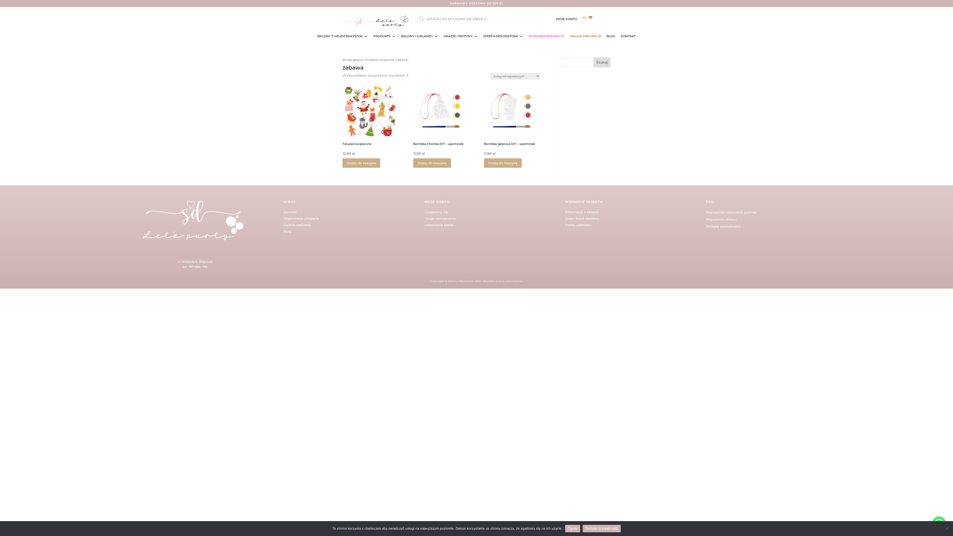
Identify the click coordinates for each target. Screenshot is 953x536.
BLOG (611, 36)
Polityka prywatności (723, 226)
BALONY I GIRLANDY (417, 36)
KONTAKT (628, 36)
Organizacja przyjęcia (301, 218)
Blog (287, 231)
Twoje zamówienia (440, 218)
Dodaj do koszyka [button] (361, 163)
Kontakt (290, 212)
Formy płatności (578, 225)
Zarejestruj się (436, 212)
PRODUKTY (382, 36)
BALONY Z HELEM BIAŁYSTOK (340, 36)
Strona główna (352, 60)
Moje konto (566, 19)
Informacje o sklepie (582, 212)
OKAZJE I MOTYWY (458, 36)
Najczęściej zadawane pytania (731, 212)
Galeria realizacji (297, 225)
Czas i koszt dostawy (582, 218)
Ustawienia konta (438, 225)
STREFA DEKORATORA (500, 36)
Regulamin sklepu (721, 219)
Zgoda (573, 528)
